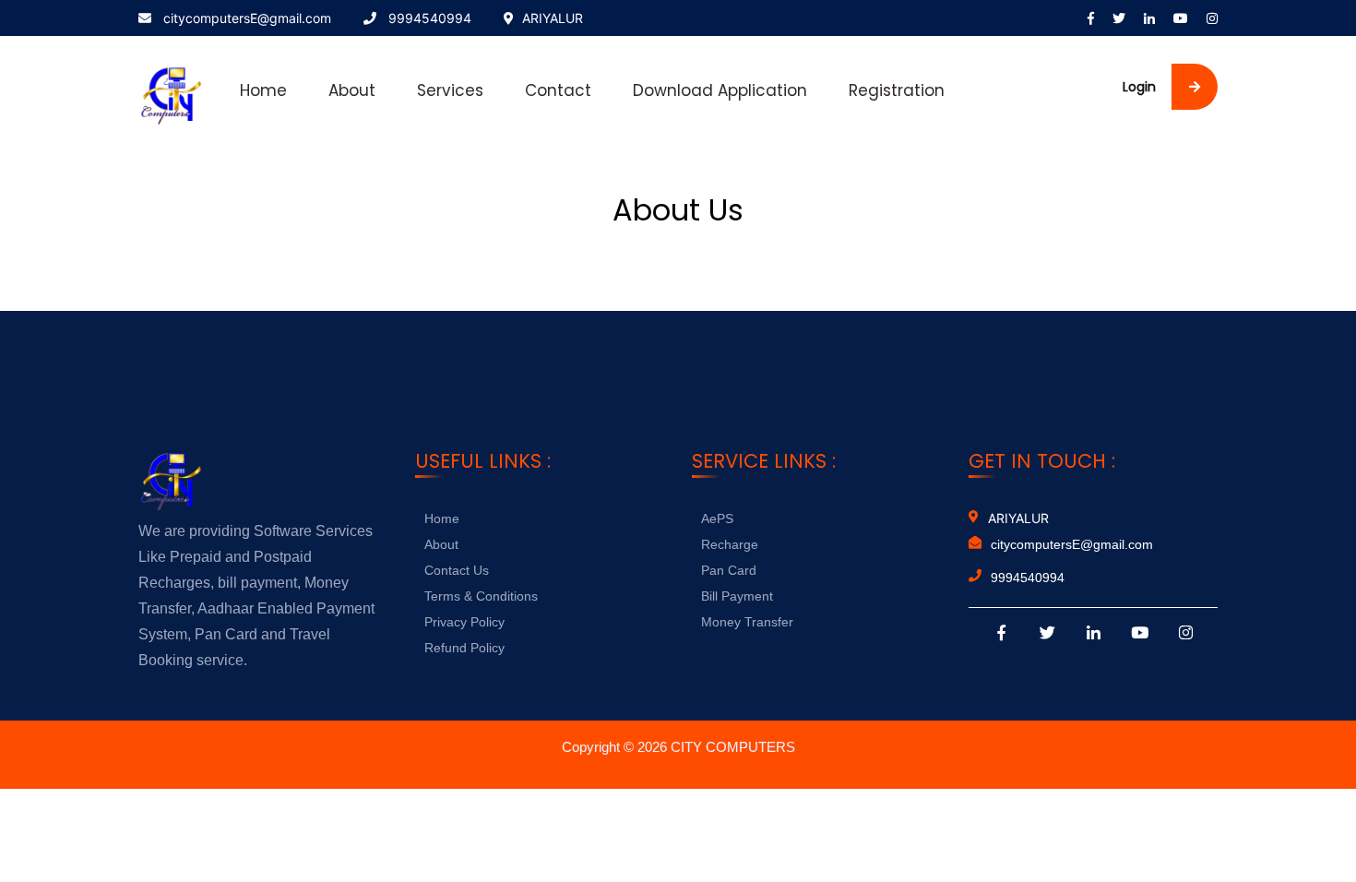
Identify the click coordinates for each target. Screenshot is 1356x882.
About (351, 90)
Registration (897, 90)
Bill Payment (737, 596)
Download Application (720, 90)
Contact (558, 90)
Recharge (729, 544)
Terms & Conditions (481, 596)
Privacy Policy (464, 621)
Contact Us (456, 570)
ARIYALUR (552, 18)
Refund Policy (464, 647)
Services (450, 90)
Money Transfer (747, 621)
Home (263, 90)
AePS (717, 518)
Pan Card (728, 570)
